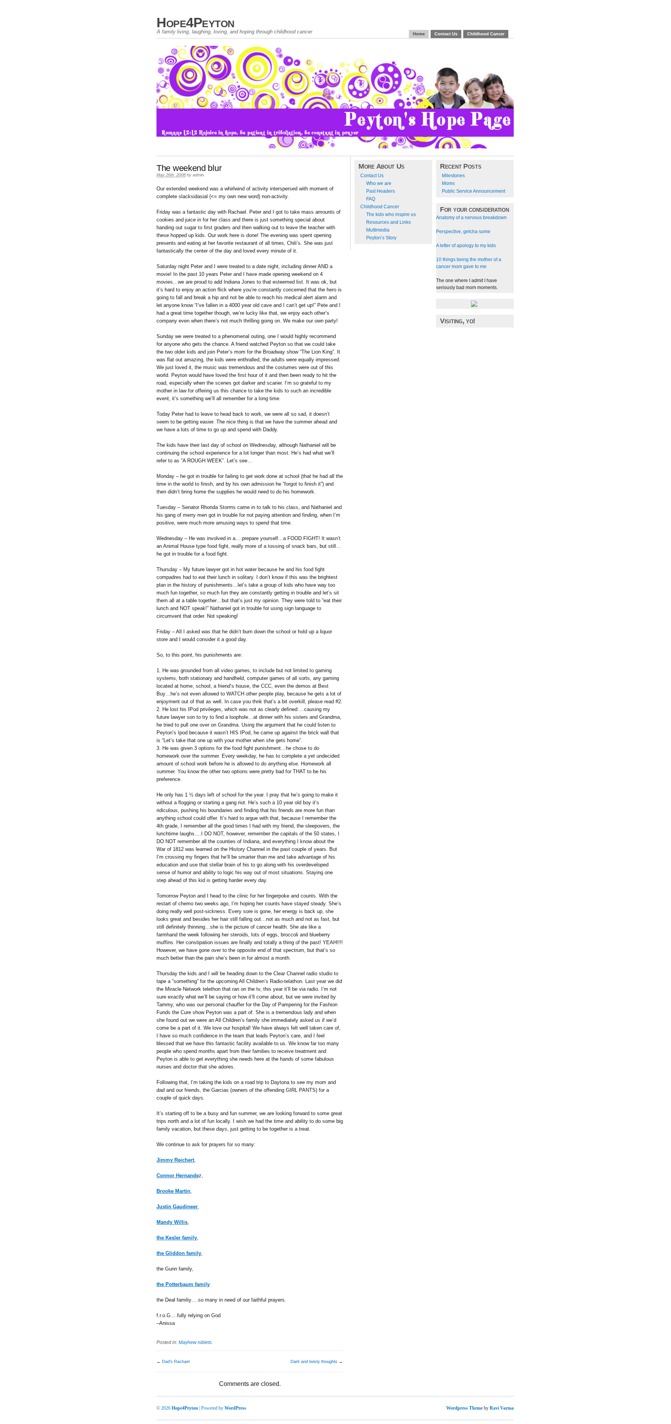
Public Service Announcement (473, 191)
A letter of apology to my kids (466, 245)
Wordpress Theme (464, 1408)
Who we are (378, 183)
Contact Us (446, 33)
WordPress (235, 1408)
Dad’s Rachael (175, 1361)
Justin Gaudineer (177, 1207)
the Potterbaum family (183, 1284)
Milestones (453, 175)
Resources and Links (388, 222)
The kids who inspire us (391, 214)
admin (198, 175)
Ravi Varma (502, 1408)
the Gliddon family (178, 1253)
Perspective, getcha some (463, 231)
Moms (448, 183)
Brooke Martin (173, 1191)
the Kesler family (176, 1238)
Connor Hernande (177, 1175)
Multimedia (377, 230)
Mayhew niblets (195, 1342)
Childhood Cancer (485, 33)
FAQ (370, 199)
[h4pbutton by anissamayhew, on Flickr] (474, 305)
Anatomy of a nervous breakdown (471, 217)
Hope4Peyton (195, 22)
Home (419, 33)
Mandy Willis (172, 1222)
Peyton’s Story (381, 238)
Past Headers (380, 191)
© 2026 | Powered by (190, 1408)
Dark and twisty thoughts (313, 1361)
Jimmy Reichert (175, 1160)
